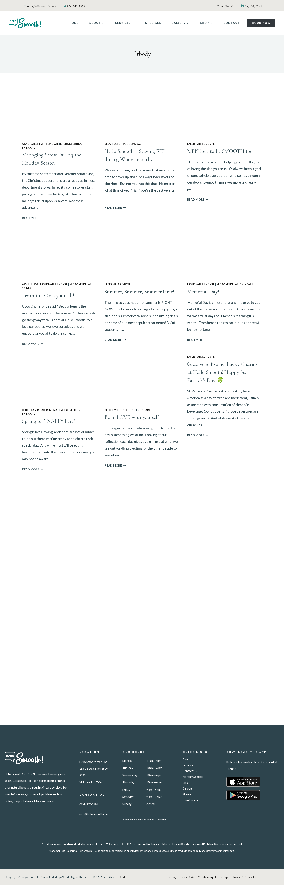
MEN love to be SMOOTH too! (220, 151)
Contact (231, 22)
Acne (25, 143)
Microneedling (71, 143)
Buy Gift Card (253, 6)
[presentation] (59, 114)
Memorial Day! (203, 291)
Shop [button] (204, 22)
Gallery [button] (178, 22)
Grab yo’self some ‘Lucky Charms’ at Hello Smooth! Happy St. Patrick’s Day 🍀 (222, 372)
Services (123, 22)
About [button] (95, 22)
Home (74, 22)
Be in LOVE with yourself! (132, 417)
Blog (108, 143)
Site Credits (249, 877)
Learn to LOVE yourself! (48, 295)
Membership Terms (210, 877)
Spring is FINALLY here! (48, 421)
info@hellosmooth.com (41, 6)
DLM (122, 877)
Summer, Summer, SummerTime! (139, 291)
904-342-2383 (76, 6)
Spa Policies (232, 877)
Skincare (28, 147)
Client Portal (225, 6)
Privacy (172, 877)
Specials (153, 22)
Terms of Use (187, 877)
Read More (32, 218)
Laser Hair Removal (44, 143)
